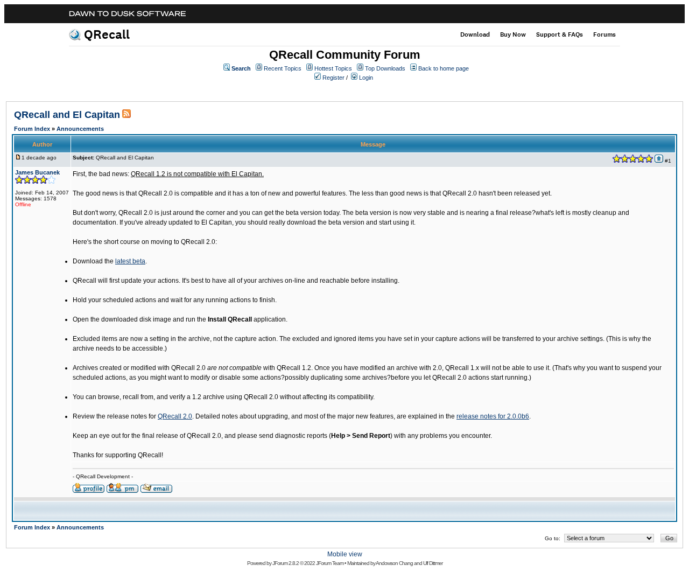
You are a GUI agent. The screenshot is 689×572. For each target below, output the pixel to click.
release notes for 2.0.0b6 (492, 416)
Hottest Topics (333, 68)
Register (333, 77)
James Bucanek (37, 172)
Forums (604, 34)
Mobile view (344, 554)
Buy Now (513, 34)
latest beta (130, 261)
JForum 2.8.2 (285, 563)
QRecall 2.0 (175, 416)
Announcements (80, 128)
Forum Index (32, 128)
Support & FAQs (559, 34)
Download (475, 34)
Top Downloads (385, 68)
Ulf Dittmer (432, 563)
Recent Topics (282, 68)
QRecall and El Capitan (67, 114)
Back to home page (443, 68)
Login (366, 77)
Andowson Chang (394, 563)
